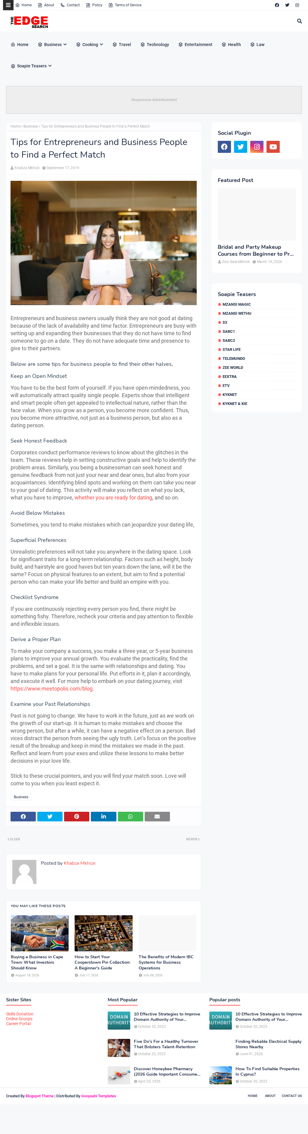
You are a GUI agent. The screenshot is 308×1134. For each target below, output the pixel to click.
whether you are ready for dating (113, 497)
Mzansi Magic (237, 304)
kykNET (230, 394)
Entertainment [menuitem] (198, 44)
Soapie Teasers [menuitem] (32, 65)
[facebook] (277, 5)
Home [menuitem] (23, 44)
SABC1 (229, 331)
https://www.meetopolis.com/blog (52, 688)
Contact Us (292, 1096)
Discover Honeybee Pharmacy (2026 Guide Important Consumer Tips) (166, 1071)
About (49, 5)
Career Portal (18, 1023)
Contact (73, 5)
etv (226, 385)
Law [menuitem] (260, 44)
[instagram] (297, 5)
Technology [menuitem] (158, 44)
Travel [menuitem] (125, 44)
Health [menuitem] (234, 44)
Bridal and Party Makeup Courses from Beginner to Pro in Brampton (255, 251)
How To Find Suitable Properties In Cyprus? (268, 1071)
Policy (97, 5)
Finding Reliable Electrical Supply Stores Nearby (268, 1044)
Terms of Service (128, 5)
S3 (225, 322)
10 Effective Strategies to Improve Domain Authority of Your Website (167, 1017)
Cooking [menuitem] (90, 44)
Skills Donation (19, 1014)
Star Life (232, 349)
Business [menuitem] (53, 44)
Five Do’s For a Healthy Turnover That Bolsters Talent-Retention (166, 1044)
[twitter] (287, 5)
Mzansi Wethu (237, 313)
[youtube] (273, 147)
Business (30, 126)
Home (27, 5)
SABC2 (229, 340)
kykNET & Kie (235, 403)
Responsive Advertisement (154, 99)
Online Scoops (19, 1018)
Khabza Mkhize (26, 168)
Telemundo (234, 358)
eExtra (230, 376)
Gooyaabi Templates (98, 1096)
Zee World (233, 367)
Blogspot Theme (40, 1096)
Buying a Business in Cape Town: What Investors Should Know (37, 962)
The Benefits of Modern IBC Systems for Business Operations (166, 962)
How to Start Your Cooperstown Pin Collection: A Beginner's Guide (102, 962)
